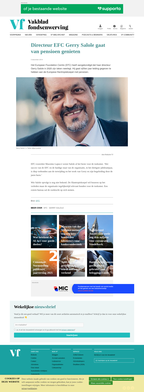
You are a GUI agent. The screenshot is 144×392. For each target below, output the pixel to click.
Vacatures (112, 35)
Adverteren (34, 364)
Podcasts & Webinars (92, 35)
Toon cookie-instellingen (122, 379)
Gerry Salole (56, 207)
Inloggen (100, 28)
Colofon (33, 358)
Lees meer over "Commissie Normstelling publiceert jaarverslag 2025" (44, 263)
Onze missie (35, 368)
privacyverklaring (29, 388)
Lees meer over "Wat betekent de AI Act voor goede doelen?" (44, 231)
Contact (33, 361)
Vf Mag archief (58, 35)
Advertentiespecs (78, 361)
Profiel (109, 28)
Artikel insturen (78, 355)
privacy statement (68, 330)
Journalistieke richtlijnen (39, 371)
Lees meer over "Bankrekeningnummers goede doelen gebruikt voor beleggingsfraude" (100, 263)
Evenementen (77, 358)
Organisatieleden (57, 364)
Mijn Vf (55, 351)
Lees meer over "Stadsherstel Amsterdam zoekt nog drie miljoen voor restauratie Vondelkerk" (100, 231)
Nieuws (28, 35)
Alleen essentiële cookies (101, 383)
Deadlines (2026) (79, 364)
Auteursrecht (35, 374)
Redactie (34, 355)
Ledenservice (56, 361)
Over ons (34, 351)
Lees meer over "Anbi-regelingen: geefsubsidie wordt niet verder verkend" (72, 263)
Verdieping (41, 35)
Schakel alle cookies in (100, 379)
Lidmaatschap (56, 368)
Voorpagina (15, 35)
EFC (45, 207)
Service (76, 351)
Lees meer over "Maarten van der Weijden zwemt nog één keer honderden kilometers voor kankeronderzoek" (72, 231)
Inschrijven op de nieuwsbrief (107, 360)
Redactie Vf (109, 154)
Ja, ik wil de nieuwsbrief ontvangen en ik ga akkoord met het (45, 330)
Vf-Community (127, 35)
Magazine (73, 35)
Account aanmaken (58, 358)
